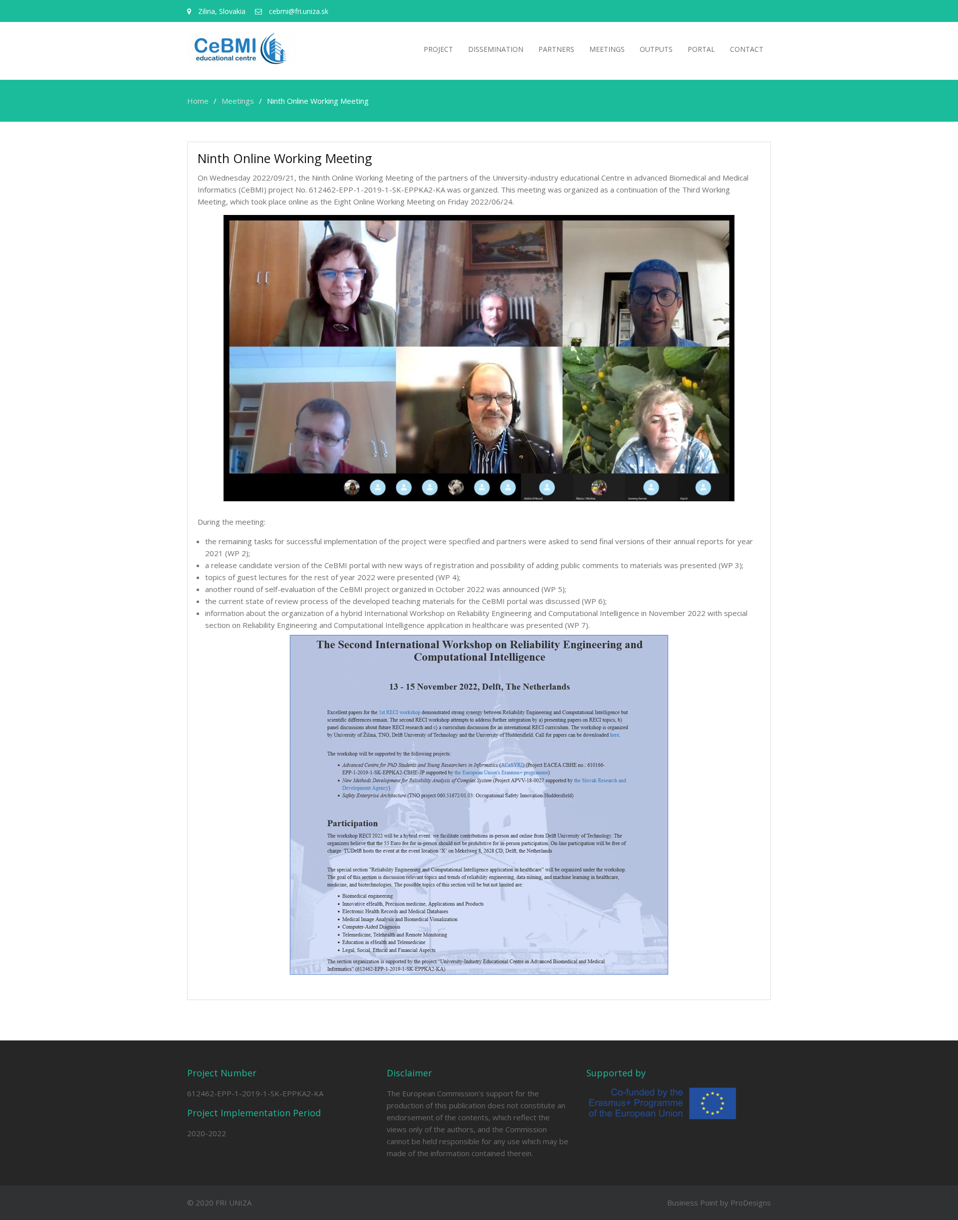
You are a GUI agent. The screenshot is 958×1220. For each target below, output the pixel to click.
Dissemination (495, 49)
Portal (701, 49)
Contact (746, 49)
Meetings (607, 49)
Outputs (656, 49)
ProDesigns (750, 1203)
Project (438, 49)
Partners (556, 49)
